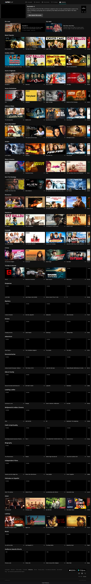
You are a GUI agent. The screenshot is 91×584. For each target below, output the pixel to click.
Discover (38, 2)
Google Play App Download (82, 570)
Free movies (46, 2)
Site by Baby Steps (82, 580)
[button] (35, 15)
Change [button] (84, 576)
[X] (85, 573)
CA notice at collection (51, 569)
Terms (35, 569)
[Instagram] (79, 573)
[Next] (86, 42)
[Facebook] (82, 573)
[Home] (9, 2)
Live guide (29, 2)
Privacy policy (41, 569)
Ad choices (59, 569)
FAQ (6, 571)
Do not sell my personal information (16, 571)
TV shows (55, 2)
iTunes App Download (72, 570)
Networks (63, 2)
